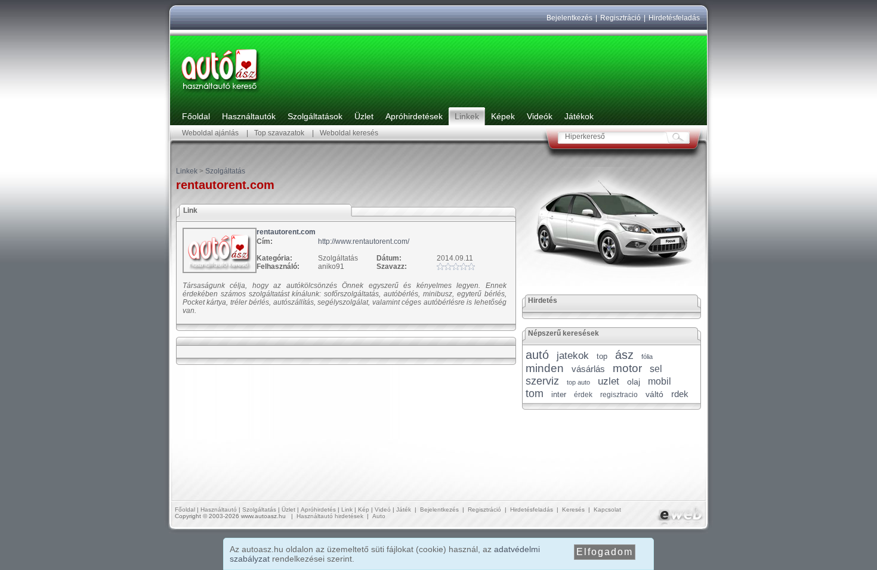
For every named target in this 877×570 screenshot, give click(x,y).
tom (535, 393)
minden (545, 368)
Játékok (579, 116)
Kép (363, 509)
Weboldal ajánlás (210, 133)
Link (347, 509)
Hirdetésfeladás (674, 18)
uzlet (608, 381)
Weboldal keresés (349, 133)
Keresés (573, 509)
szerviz (542, 381)
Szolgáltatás (225, 171)
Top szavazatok (279, 133)
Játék (403, 509)
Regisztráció (620, 18)
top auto (578, 382)
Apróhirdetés (318, 509)
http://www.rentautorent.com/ (363, 241)
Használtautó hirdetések (330, 516)
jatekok (573, 355)
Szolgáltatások (315, 116)
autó (537, 354)
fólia (647, 356)
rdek (679, 394)
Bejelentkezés (569, 18)
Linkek (467, 116)
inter (558, 394)
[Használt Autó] (220, 93)
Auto (378, 516)
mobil (659, 381)
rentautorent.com (286, 232)
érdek (583, 395)
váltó (654, 394)
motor (627, 368)
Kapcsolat (607, 509)
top (602, 356)
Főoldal (196, 116)
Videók (539, 116)
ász (624, 354)
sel (656, 369)
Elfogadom (604, 552)
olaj (633, 381)
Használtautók (249, 116)
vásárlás (588, 369)
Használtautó (218, 509)
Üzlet (363, 116)
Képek (503, 116)
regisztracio (619, 395)
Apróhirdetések (414, 116)
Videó (383, 509)
